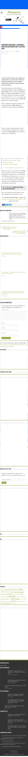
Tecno (13, 601)
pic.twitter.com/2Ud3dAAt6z (10, 164)
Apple (21, 589)
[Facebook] (12, 752)
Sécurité (7, 601)
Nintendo (24, 596)
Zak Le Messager (5, 51)
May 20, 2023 (19, 167)
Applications (4, 591)
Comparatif (22, 591)
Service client (21, 599)
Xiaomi (9, 603)
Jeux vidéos (20, 594)
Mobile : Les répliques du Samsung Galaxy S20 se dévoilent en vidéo (16, 695)
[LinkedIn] (15, 752)
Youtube (13, 603)
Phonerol (14, 12)
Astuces (9, 591)
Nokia (2, 599)
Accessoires (3, 589)
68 (16, 674)
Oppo (10, 599)
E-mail (3, 328)
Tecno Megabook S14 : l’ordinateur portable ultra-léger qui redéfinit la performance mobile (16, 701)
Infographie (14, 594)
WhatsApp (4, 603)
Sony (4, 601)
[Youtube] (16, 752)
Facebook (11, 592)
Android (16, 589)
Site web (3, 333)
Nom (3, 323)
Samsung (15, 599)
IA (5, 594)
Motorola (18, 596)
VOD (25, 601)
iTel (17, 594)
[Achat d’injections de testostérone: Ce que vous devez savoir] (3, 682)
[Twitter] (13, 752)
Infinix (9, 594)
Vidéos (22, 601)
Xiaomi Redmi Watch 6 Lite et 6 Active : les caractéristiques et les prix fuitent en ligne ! (11, 253)
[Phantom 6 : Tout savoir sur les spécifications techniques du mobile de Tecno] (3, 674)
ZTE (16, 603)
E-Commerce (6, 592)
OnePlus (6, 599)
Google (21, 592)
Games (16, 592)
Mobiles (18, 51)
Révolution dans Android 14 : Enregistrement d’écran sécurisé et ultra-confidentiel (18, 232)
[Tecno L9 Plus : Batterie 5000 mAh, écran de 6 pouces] (2, 687)
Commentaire (5, 310)
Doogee (2, 592)
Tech (10, 601)
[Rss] (11, 752)
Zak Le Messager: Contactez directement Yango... (11, 746)
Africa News (9, 589)
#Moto (19, 160)
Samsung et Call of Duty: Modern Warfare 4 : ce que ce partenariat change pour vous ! (17, 721)
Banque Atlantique (16, 591)
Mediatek (2, 596)
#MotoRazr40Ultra (8, 162)
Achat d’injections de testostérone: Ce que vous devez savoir (16, 681)
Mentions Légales (3, 665)
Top (17, 601)
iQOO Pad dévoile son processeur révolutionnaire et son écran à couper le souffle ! (10, 228)
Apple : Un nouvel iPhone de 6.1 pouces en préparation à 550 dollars (14, 706)
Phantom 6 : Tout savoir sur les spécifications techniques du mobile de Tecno (17, 672)
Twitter (19, 601)
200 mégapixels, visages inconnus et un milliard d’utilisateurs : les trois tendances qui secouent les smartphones (13, 293)
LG (23, 594)
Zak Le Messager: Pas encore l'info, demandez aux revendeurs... (14, 735)
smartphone (15, 97)
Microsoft (6, 596)
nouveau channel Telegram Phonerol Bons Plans (14, 199)
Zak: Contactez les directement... (8, 741)
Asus (12, 591)
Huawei (3, 594)
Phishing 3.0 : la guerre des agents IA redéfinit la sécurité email (16, 715)
